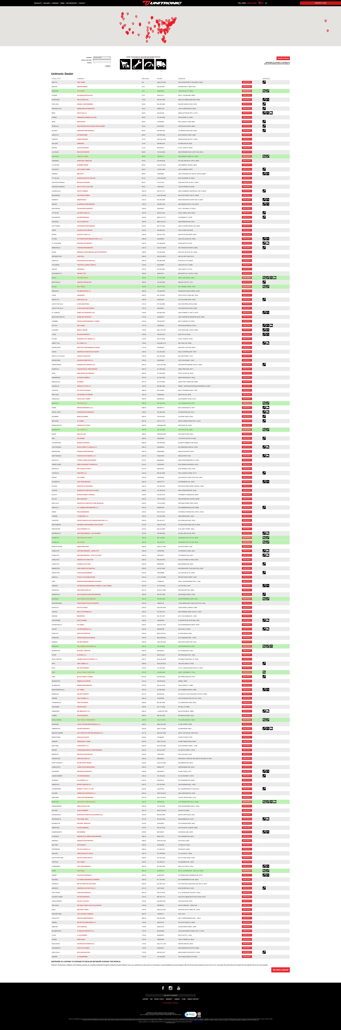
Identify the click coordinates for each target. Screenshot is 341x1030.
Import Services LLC (84, 784)
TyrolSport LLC (82, 745)
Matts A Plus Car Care (85, 186)
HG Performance (83, 217)
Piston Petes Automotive (86, 260)
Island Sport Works (84, 763)
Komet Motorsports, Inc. (86, 312)
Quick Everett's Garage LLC (87, 447)
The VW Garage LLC (83, 849)
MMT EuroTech (82, 499)
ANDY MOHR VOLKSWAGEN (85, 373)
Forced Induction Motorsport (88, 603)
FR (266, 3)
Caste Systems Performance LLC (88, 724)
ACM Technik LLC (83, 698)
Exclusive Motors (83, 952)
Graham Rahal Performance (87, 369)
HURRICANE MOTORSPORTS (86, 108)
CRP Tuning (81, 862)
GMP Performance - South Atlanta (89, 555)
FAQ (151, 999)
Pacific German (82, 191)
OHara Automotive (83, 356)
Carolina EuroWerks (84, 572)
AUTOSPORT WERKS (83, 195)
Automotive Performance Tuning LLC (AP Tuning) (94, 585)
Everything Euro (83, 546)
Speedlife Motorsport (85, 840)
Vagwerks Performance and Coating (90, 524)
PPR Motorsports (83, 334)
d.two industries (83, 304)
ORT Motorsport (83, 668)
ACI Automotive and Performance (89, 594)
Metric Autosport (83, 182)
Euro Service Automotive (86, 568)
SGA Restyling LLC (83, 213)
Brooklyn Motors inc (84, 754)
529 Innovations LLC (84, 291)
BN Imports (81, 616)
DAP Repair (81, 438)
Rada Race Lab (82, 299)
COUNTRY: (89, 57)
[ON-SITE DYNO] (149, 64)
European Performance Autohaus (89, 581)
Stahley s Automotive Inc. (86, 577)
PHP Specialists (82, 277)
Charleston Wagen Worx (86, 767)
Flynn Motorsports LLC (85, 931)
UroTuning (81, 870)
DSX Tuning (81, 325)
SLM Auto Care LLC (83, 234)
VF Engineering (82, 956)
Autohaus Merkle (83, 377)
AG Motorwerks (83, 827)
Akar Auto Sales (83, 737)
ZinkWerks (81, 295)
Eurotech (80, 256)
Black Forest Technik (85, 676)
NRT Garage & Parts (84, 468)
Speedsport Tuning (84, 741)
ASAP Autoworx (82, 702)
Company (55, 3)
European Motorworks (85, 412)
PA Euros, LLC (81, 655)
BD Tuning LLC (82, 343)
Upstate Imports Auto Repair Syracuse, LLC (92, 520)
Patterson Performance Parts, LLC (89, 239)
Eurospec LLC (82, 473)
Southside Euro (82, 819)
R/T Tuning (80, 689)
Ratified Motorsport (84, 243)
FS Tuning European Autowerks (88, 879)
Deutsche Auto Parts (84, 537)
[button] (164, 42)
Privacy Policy (159, 999)
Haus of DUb (81, 434)
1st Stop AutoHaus (83, 390)
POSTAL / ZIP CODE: (86, 60)
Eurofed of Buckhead (85, 486)
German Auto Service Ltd (86, 364)
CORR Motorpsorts (84, 892)
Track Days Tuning (83, 399)
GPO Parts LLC (82, 403)
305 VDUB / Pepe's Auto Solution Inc (89, 905)
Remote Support (193, 999)
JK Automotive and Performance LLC (90, 733)
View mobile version (170, 1003)
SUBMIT (108, 66)
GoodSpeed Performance (86, 226)
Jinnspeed (80, 143)
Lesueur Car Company (85, 230)
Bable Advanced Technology (87, 464)
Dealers (47, 3)
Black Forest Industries (86, 672)
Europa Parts (82, 707)
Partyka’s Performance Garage (88, 347)
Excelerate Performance (86, 802)
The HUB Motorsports (85, 208)
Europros (80, 269)
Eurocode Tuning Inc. (84, 160)
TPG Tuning (81, 477)
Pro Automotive (82, 99)
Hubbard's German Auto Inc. (87, 117)
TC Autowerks (82, 935)
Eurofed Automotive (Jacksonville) (90, 814)
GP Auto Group (82, 607)
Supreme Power (82, 165)
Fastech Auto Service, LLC (86, 456)
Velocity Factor (83, 901)
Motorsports (71, 3)
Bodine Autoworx (83, 442)
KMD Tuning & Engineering (86, 720)
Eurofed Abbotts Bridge (86, 494)
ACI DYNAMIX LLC (82, 780)
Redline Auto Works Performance (89, 836)
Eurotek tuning (82, 156)
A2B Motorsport (83, 694)
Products (38, 3)
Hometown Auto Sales (85, 853)
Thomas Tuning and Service (86, 460)
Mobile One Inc (82, 330)
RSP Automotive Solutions (86, 884)
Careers (177, 999)
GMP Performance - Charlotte (88, 551)
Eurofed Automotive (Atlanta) (88, 490)
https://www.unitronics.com (197, 1021)
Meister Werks (82, 86)
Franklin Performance (85, 451)
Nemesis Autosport (84, 681)
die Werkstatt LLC (83, 711)
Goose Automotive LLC (85, 360)
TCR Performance (83, 776)
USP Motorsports (83, 897)
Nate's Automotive (83, 633)
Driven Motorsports (84, 771)
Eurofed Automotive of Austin (88, 351)
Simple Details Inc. (83, 806)
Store (184, 999)
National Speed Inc (83, 650)
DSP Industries (82, 135)
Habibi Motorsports (84, 317)
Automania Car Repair (85, 394)
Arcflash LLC (82, 113)
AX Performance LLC (84, 629)
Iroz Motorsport (83, 152)
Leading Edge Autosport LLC (87, 659)
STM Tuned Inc (82, 926)
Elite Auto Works (83, 948)
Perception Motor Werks (86, 637)
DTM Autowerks (82, 810)
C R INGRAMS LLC (82, 516)
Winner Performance (84, 685)
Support (145, 999)
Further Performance (85, 247)
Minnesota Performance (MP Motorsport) (92, 252)
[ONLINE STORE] (125, 64)
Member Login (320, 3)
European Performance (85, 130)
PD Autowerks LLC (83, 529)
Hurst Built (81, 939)
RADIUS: (89, 62)
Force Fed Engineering (85, 797)
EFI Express (81, 832)
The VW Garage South (84, 857)
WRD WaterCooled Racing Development (91, 126)
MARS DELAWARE (82, 416)
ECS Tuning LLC (82, 429)
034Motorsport (82, 139)
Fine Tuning (81, 82)
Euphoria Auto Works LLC (86, 339)
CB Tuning (80, 624)
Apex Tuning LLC (82, 663)
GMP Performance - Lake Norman (88, 533)
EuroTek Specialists (84, 282)
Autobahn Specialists (85, 95)
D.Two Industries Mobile (85, 308)
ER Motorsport (82, 715)
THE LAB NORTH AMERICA (85, 914)
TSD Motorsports (83, 728)
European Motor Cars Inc (86, 178)
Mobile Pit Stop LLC (84, 386)
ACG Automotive (82, 221)
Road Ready (81, 121)
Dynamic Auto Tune (83, 564)
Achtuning (81, 91)
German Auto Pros (83, 425)
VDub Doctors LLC (83, 758)
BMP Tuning (81, 286)
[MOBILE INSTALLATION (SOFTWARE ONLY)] (161, 64)
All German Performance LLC (87, 507)
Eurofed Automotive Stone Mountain (90, 503)
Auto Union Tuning (83, 169)
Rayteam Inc (81, 845)
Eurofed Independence (85, 918)
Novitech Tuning (83, 909)
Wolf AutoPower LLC (84, 611)
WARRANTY (169, 999)
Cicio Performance (84, 481)
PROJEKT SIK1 (81, 273)
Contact (82, 3)
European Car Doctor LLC (86, 888)
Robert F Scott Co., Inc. (85, 789)
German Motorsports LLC (86, 793)
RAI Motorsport (83, 642)
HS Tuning (80, 421)
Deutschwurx (82, 620)
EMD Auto (80, 174)
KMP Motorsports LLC (85, 407)
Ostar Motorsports (84, 875)
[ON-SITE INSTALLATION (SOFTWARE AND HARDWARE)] (137, 64)
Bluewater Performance (86, 204)
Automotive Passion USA (85, 943)
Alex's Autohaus (83, 147)
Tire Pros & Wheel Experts (86, 265)
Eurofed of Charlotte (85, 559)
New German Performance (86, 599)
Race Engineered (83, 512)
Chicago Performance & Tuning (88, 321)
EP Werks (80, 382)
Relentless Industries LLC (86, 922)
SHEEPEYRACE (81, 199)
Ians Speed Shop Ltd (84, 590)
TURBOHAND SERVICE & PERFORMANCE (89, 750)
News (62, 3)
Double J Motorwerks (85, 104)
